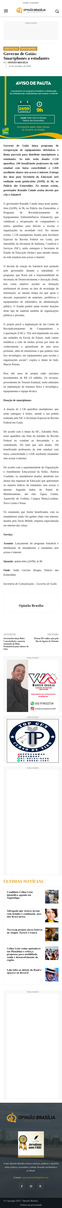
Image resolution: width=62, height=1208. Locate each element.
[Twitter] (25, 71)
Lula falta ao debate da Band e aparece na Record (24, 971)
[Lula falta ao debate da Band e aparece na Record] (52, 974)
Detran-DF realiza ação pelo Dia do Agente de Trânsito (46, 639)
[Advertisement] (31, 33)
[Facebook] (17, 71)
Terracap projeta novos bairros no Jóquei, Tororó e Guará (25, 931)
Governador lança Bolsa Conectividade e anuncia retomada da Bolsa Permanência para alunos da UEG (16, 643)
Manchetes (29, 49)
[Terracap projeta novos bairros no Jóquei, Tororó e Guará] (52, 934)
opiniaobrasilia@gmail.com (35, 1177)
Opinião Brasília (18, 62)
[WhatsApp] (33, 71)
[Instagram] (31, 1186)
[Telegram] (41, 71)
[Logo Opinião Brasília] (31, 10)
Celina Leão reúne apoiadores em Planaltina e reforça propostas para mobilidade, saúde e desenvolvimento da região (24, 954)
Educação (11, 49)
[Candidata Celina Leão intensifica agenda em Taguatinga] (52, 897)
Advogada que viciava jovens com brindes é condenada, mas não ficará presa (24, 913)
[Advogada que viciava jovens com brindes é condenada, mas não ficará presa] (52, 915)
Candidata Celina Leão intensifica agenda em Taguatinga (20, 895)
